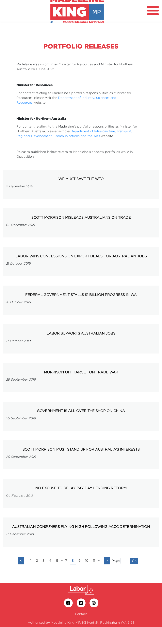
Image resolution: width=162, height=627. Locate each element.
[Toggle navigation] (153, 10)
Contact (81, 613)
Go (134, 560)
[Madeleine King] (77, 9)
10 (86, 560)
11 (94, 560)
